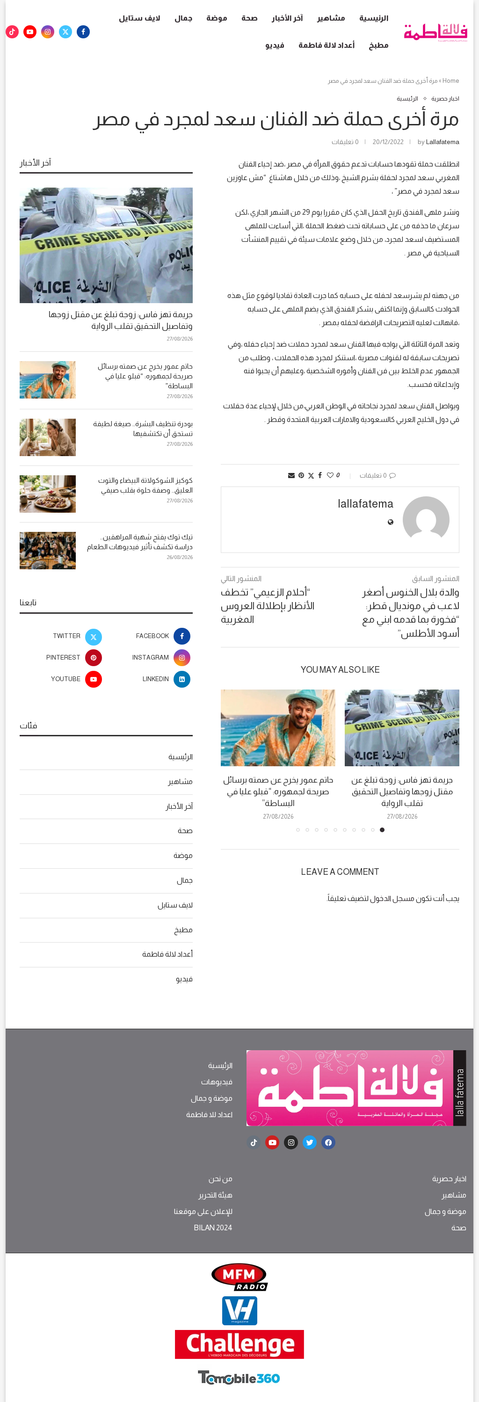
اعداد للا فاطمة (209, 1115)
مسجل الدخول (392, 898)
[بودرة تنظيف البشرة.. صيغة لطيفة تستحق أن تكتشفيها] (48, 437)
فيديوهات (216, 1082)
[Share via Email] (291, 475)
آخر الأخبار (287, 18)
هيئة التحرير (215, 1195)
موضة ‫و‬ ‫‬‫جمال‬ (211, 1098)
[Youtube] (29, 31)
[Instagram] (47, 31)
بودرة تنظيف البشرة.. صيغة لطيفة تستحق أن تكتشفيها (143, 428)
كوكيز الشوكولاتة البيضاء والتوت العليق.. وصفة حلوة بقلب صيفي (145, 485)
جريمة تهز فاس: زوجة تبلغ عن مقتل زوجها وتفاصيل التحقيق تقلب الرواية (402, 791)
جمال (183, 18)
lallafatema (442, 141)
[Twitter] (65, 31)
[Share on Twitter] (311, 475)
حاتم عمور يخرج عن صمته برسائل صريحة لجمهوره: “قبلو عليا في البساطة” (278, 791)
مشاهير (331, 18)
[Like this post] (330, 475)
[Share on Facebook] (320, 475)
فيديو (274, 45)
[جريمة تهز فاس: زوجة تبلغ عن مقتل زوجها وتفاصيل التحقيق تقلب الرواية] (402, 728)
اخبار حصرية (449, 1179)
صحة (249, 18)
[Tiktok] (12, 31)
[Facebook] (83, 31)
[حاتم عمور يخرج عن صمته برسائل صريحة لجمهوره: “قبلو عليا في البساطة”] (278, 728)
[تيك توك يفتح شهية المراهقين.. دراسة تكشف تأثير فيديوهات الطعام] (48, 550)
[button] (233, 761)
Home (451, 80)
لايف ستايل (139, 18)
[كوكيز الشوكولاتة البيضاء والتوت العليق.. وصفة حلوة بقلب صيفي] (48, 494)
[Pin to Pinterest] (301, 475)
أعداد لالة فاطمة (326, 45)
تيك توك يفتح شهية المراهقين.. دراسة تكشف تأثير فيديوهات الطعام (140, 542)
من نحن (220, 1179)
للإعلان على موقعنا (203, 1211)
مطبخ (379, 45)
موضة (216, 18)
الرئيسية (374, 18)
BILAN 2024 (213, 1228)
